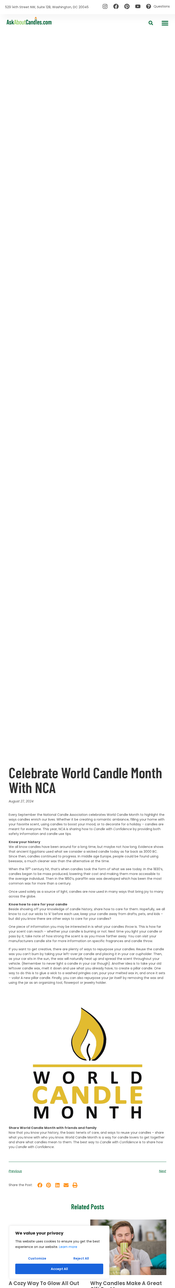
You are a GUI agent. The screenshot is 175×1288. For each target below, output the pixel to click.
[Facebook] (116, 6)
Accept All (59, 1269)
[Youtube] (138, 6)
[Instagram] (105, 6)
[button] (165, 23)
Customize (37, 1258)
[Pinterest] (127, 6)
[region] (59, 1252)
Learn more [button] (68, 1247)
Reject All (81, 1258)
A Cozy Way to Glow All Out (44, 1283)
